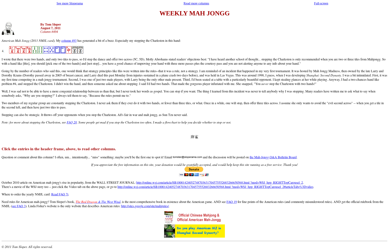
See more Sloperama (70, 3)
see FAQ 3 (19, 206)
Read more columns (196, 3)
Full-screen (321, 3)
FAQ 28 (72, 122)
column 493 (69, 40)
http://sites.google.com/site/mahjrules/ (145, 206)
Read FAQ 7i (59, 194)
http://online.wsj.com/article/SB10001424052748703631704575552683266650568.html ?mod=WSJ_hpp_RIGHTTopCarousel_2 (219, 182)
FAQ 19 (232, 201)
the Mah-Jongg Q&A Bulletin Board (273, 157)
